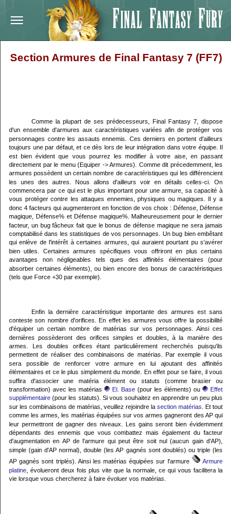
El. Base (122, 389)
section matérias (179, 406)
